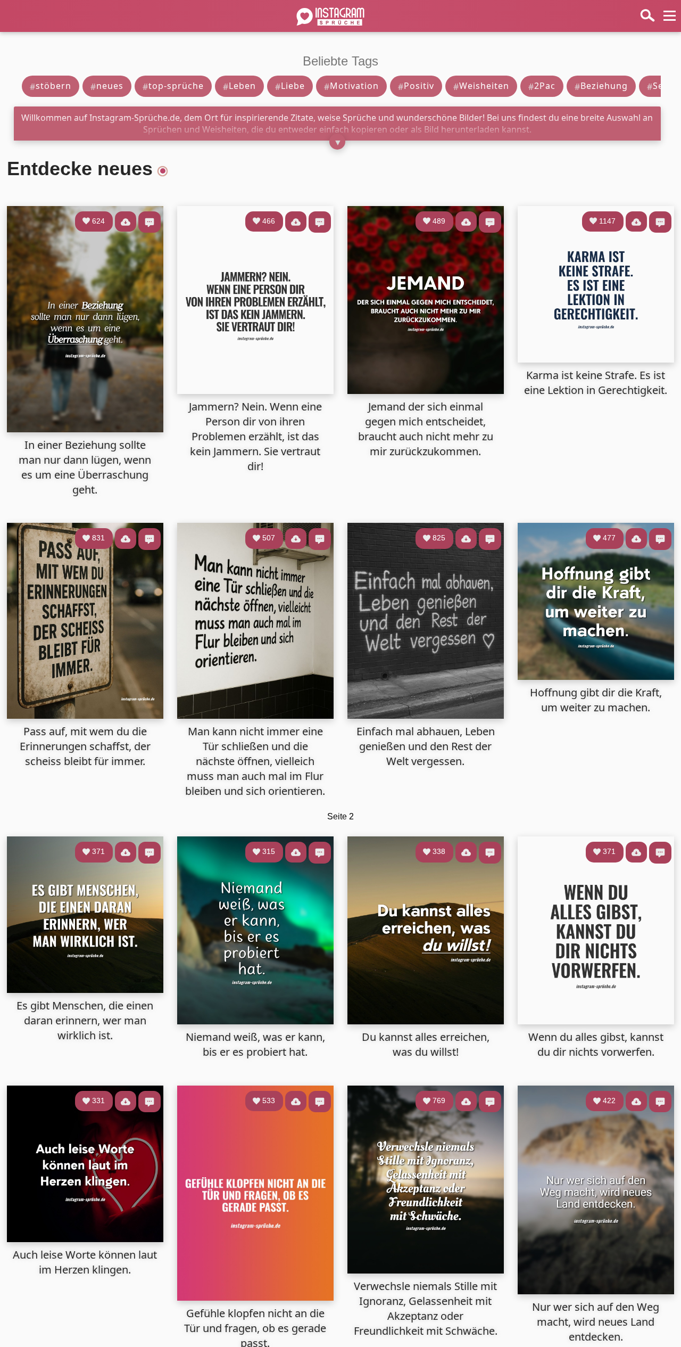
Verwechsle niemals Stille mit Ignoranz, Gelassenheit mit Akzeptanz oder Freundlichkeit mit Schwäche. (425, 1308)
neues (106, 86)
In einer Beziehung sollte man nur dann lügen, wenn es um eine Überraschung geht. (85, 467)
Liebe (290, 86)
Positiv (416, 86)
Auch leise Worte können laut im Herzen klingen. (85, 1262)
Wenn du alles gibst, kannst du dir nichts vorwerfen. (595, 1044)
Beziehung (601, 86)
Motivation (351, 86)
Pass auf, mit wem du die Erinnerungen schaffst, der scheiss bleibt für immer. (85, 746)
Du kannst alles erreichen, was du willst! (425, 1044)
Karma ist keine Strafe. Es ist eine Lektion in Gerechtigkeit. (595, 382)
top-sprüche (173, 86)
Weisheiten (481, 86)
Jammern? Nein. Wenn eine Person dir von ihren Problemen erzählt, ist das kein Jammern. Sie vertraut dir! (255, 436)
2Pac (541, 86)
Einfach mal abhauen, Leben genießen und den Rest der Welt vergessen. (425, 746)
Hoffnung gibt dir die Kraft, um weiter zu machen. (596, 699)
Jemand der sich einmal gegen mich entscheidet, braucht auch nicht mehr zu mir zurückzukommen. (425, 428)
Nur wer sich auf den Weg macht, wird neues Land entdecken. (595, 1322)
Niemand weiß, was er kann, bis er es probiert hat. (255, 1044)
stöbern (50, 86)
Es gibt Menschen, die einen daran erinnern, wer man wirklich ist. (84, 1020)
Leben (239, 86)
